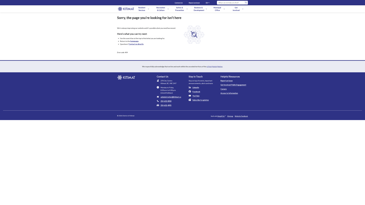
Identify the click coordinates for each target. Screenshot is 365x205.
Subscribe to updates (200, 100)
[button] (148, 9)
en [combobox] (207, 3)
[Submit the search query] (246, 3)
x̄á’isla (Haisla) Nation (215, 66)
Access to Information (229, 93)
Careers (224, 89)
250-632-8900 (166, 101)
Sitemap (230, 116)
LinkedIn (195, 87)
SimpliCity (221, 116)
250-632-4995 (166, 105)
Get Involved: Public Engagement (233, 85)
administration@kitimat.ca (171, 97)
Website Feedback (241, 116)
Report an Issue (194, 3)
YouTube (195, 96)
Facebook (196, 92)
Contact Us (179, 3)
